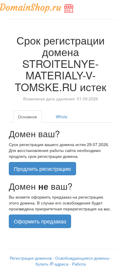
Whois (61, 117)
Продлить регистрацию (42, 168)
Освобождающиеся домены (82, 258)
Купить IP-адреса (52, 264)
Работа (79, 264)
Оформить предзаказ (40, 221)
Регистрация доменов (31, 258)
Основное (27, 117)
